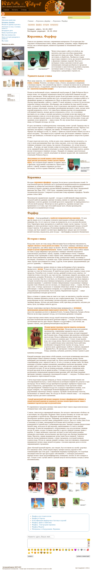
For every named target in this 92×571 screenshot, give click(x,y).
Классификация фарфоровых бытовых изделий (49, 520)
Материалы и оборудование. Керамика (46, 529)
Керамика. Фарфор (60, 21)
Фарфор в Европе (38, 518)
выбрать (30, 556)
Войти (3, 17)
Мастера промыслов (9, 35)
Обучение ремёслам (8, 20)
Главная (6, 10)
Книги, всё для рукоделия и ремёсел (11, 37)
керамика (31, 25)
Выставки (5, 41)
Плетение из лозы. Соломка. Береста (11, 27)
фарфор (39, 25)
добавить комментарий (83, 556)
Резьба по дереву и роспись (11, 24)
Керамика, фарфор (8, 22)
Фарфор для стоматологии (41, 516)
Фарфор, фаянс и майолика (42, 522)
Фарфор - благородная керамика (43, 525)
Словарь (24, 10)
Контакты (15, 10)
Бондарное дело (7, 30)
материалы (54, 25)
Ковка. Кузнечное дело (9, 32)
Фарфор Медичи (38, 527)
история (46, 25)
